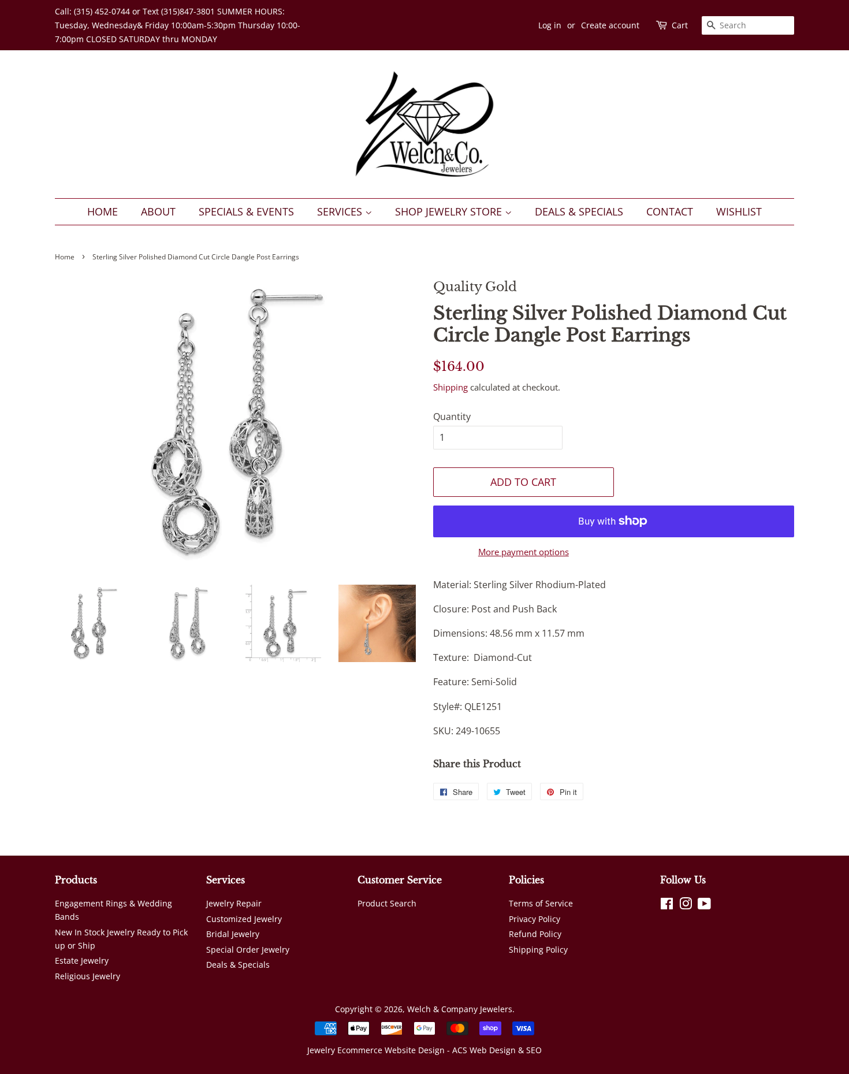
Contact (669, 211)
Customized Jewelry (244, 918)
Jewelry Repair (234, 903)
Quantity (452, 416)
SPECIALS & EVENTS (246, 211)
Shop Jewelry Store (450, 211)
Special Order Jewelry (247, 949)
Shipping (450, 387)
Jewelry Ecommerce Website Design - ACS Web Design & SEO (424, 1050)
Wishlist (739, 211)
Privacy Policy (534, 918)
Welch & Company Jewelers (459, 1009)
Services (341, 211)
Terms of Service (541, 903)
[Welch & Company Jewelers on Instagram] (685, 905)
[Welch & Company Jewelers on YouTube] (704, 905)
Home (102, 211)
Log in (549, 25)
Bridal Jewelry (232, 933)
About (158, 211)
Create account (610, 25)
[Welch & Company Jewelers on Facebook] (666, 905)
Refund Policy (535, 933)
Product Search (387, 903)
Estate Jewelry (82, 960)
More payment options (523, 552)
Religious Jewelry (87, 976)
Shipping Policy (538, 949)
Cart (680, 25)
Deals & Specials (579, 211)
